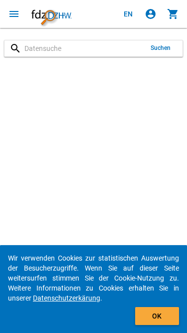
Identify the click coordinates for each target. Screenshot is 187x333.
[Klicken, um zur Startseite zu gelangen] (51, 13)
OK (157, 316)
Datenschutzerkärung (66, 298)
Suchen (161, 47)
